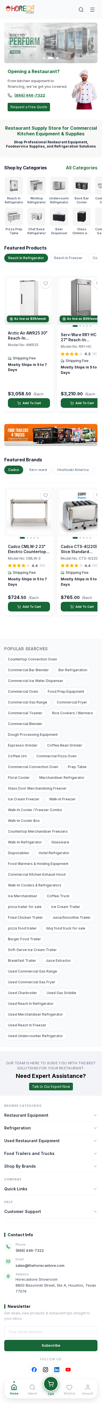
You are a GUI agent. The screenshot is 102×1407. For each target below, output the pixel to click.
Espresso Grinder (23, 745)
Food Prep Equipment (66, 691)
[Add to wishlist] (45, 283)
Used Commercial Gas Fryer (31, 982)
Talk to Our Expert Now (51, 1086)
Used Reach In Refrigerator (31, 1003)
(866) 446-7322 (29, 95)
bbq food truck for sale (65, 928)
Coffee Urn (17, 756)
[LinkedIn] (56, 1369)
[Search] (81, 10)
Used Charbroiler (22, 993)
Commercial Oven (23, 691)
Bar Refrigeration (72, 670)
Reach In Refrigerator (26, 258)
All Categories (81, 167)
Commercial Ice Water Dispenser (35, 681)
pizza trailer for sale (25, 907)
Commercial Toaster (25, 713)
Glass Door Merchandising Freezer (37, 788)
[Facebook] (33, 1369)
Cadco (13, 470)
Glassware (60, 842)
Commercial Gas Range (27, 702)
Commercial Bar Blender (28, 670)
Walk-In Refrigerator (25, 842)
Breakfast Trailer (22, 960)
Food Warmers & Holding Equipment (38, 864)
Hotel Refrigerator (54, 853)
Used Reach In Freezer (27, 1025)
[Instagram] (45, 1369)
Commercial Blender (25, 724)
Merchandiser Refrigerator (61, 777)
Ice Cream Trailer (65, 907)
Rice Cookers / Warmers (72, 713)
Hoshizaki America (73, 470)
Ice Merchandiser (22, 896)
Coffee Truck (58, 896)
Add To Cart (32, 403)
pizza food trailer (22, 928)
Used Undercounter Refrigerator (35, 1036)
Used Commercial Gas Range (32, 971)
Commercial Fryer (72, 702)
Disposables (18, 853)
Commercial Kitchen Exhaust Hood (37, 874)
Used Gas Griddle (61, 993)
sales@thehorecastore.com (40, 1265)
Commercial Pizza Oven (56, 756)
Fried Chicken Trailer (25, 917)
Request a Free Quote (28, 107)
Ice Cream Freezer (24, 799)
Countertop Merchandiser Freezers (38, 831)
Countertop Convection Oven (32, 659)
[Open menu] (92, 10)
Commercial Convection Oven (33, 767)
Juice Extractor (58, 960)
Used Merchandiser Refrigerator (35, 1014)
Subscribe (51, 1345)
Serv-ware (38, 470)
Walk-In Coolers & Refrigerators (34, 885)
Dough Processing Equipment (33, 734)
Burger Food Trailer (24, 939)
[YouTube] (67, 1369)
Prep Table (77, 767)
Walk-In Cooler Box (24, 820)
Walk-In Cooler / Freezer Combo (35, 810)
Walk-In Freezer (62, 799)
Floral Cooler (19, 777)
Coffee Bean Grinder (64, 745)
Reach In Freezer (68, 258)
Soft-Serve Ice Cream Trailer (32, 950)
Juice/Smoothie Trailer (72, 917)
